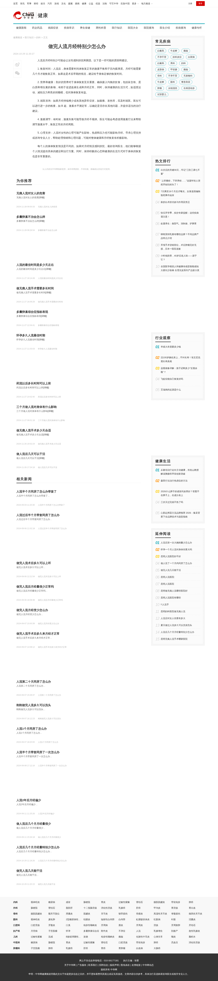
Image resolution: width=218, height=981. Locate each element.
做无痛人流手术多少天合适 (33, 430)
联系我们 (92, 965)
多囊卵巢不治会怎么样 (30, 216)
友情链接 (136, 965)
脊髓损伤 (175, 913)
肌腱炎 (86, 913)
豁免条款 (125, 965)
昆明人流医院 (167, 584)
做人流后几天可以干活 (30, 454)
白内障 (122, 919)
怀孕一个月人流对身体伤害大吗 (176, 549)
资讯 (22, 3)
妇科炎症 (177, 57)
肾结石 (139, 902)
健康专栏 (197, 27)
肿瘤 (159, 88)
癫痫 (186, 50)
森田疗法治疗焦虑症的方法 (174, 480)
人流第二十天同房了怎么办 (33, 681)
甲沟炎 (157, 908)
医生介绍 (165, 27)
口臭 (68, 925)
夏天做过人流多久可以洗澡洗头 (176, 625)
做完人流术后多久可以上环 (33, 563)
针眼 (173, 919)
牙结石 (192, 925)
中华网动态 (148, 965)
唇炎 (121, 925)
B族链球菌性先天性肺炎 (78, 936)
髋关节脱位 (54, 913)
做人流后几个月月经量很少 (33, 823)
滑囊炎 (69, 913)
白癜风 (160, 50)
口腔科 (16, 925)
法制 (104, 3)
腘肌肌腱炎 (159, 902)
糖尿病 (51, 902)
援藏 (70, 3)
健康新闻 (21, 27)
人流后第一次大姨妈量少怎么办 (176, 542)
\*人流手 (165, 604)
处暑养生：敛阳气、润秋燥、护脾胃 (178, 223)
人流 (138, 931)
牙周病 (104, 925)
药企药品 (37, 27)
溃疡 (156, 925)
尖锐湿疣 (172, 88)
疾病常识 (69, 27)
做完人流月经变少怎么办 (32, 610)
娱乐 (43, 3)
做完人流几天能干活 (29, 870)
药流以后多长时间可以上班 (33, 383)
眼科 (172, 82)
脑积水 (192, 936)
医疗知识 (117, 27)
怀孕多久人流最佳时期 (30, 335)
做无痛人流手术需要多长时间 (35, 288)
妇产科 (16, 931)
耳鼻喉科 (188, 75)
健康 (84, 3)
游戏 (56, 3)
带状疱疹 (175, 902)
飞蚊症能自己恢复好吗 (172, 379)
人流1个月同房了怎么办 (31, 728)
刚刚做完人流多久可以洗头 (33, 705)
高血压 (174, 942)
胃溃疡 (174, 908)
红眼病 (157, 919)
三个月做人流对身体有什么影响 (36, 406)
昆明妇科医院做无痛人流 (173, 611)
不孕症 (122, 931)
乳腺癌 (122, 908)
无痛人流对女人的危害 (30, 193)
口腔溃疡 (35, 925)
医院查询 (149, 27)
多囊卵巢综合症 (91, 931)
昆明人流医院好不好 (171, 556)
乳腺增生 (158, 931)
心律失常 (158, 936)
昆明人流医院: (168, 577)
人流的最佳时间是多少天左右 (35, 264)
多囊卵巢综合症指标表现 (32, 311)
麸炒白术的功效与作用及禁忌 (175, 202)
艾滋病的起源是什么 (171, 389)
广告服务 (81, 965)
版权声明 (114, 965)
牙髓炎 (51, 925)
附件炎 (104, 931)
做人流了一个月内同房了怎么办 (176, 563)
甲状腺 (173, 69)
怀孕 (68, 931)
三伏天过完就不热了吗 (172, 502)
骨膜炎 (139, 913)
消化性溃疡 (106, 908)
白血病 (139, 948)
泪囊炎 (192, 919)
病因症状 (53, 27)
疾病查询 (181, 27)
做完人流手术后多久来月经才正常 (38, 633)
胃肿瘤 (122, 948)
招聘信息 (103, 965)
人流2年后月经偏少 (28, 800)
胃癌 (103, 948)
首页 (15, 3)
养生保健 (85, 27)
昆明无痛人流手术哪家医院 (174, 639)
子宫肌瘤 (52, 931)
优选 (98, 3)
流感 (50, 936)
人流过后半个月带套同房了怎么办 (38, 515)
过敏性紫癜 (124, 902)
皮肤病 (160, 69)
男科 (172, 63)
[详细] (42, 197)
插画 (77, 3)
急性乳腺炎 (194, 931)
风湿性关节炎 (160, 913)
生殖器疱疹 (189, 88)
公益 (91, 3)
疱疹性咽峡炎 (90, 925)
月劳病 (34, 931)
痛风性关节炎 (195, 913)
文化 (63, 3)
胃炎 (103, 902)
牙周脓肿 (175, 925)
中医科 (16, 942)
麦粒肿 (51, 919)
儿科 (15, 936)
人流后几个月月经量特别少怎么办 (38, 847)
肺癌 (191, 902)
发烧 (85, 936)
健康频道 (17, 37)
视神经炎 (35, 902)
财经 (36, 3)
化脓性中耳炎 (143, 936)
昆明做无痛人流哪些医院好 (174, 590)
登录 (200, 3)
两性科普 (101, 27)
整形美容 (185, 82)
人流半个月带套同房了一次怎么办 (38, 752)
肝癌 (138, 908)
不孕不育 (161, 57)
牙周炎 (139, 925)
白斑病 (191, 57)
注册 (190, 3)
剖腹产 (174, 931)
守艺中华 (113, 3)
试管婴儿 (161, 94)
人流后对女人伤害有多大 (173, 618)
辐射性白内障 (107, 919)
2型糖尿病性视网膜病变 (78, 919)
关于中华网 (69, 965)
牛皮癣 (173, 50)
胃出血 (192, 908)
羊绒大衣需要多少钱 (171, 346)
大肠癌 (157, 948)
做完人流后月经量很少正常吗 (35, 586)
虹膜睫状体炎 (143, 919)
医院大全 (133, 27)
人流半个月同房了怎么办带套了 (36, 491)
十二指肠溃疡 (90, 908)
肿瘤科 (16, 948)
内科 (15, 902)
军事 (29, 3)
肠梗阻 (86, 902)
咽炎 (173, 936)
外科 (15, 908)
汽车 (50, 3)
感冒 (68, 902)
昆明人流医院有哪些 (171, 597)
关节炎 (104, 913)
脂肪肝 (69, 908)
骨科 (159, 75)
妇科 (38, 37)
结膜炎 (86, 919)
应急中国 (125, 3)
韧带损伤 (123, 913)
